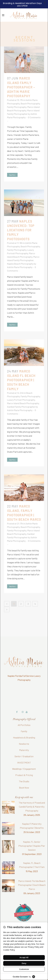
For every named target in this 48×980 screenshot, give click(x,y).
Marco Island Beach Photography (23, 396)
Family (24, 724)
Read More (12, 167)
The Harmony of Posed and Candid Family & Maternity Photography (32, 799)
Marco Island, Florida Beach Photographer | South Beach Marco (32, 877)
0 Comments (34, 110)
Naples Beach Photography (20, 256)
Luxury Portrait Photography (21, 392)
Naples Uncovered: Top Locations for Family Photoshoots (20, 223)
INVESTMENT (24, 755)
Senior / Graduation (24, 749)
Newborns (24, 736)
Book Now (24, 780)
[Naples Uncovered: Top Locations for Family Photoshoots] (24, 195)
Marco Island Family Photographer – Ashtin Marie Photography (21, 80)
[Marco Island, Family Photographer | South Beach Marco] (24, 480)
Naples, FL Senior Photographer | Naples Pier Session (31, 838)
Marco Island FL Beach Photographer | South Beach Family (21, 373)
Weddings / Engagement (24, 761)
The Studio (24, 774)
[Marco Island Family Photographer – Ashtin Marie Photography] (24, 52)
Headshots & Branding (24, 730)
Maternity (24, 742)
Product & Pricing (24, 768)
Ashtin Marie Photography (19, 260)
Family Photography (16, 99)
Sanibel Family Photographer (21, 399)
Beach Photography (30, 96)
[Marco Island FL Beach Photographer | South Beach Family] (24, 345)
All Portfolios (24, 717)
